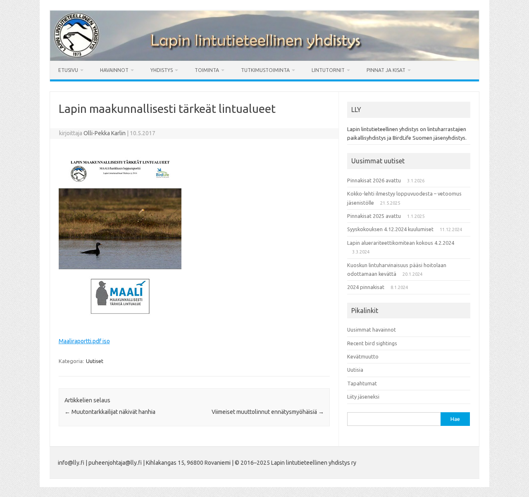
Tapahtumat (362, 383)
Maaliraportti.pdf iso (84, 341)
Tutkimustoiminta (265, 70)
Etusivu (68, 70)
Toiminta (207, 70)
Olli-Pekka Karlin (104, 133)
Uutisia (355, 370)
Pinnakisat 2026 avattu (374, 180)
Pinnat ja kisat (386, 70)
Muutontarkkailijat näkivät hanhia (109, 412)
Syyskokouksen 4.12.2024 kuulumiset (390, 229)
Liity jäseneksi (363, 396)
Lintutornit (328, 70)
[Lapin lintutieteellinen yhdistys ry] (264, 58)
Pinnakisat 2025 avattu (374, 216)
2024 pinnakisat (365, 287)
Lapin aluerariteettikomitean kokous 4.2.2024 (400, 243)
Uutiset (94, 361)
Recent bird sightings (372, 343)
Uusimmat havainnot (371, 329)
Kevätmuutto (363, 356)
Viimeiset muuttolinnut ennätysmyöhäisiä (268, 412)
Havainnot (114, 70)
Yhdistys (161, 70)
